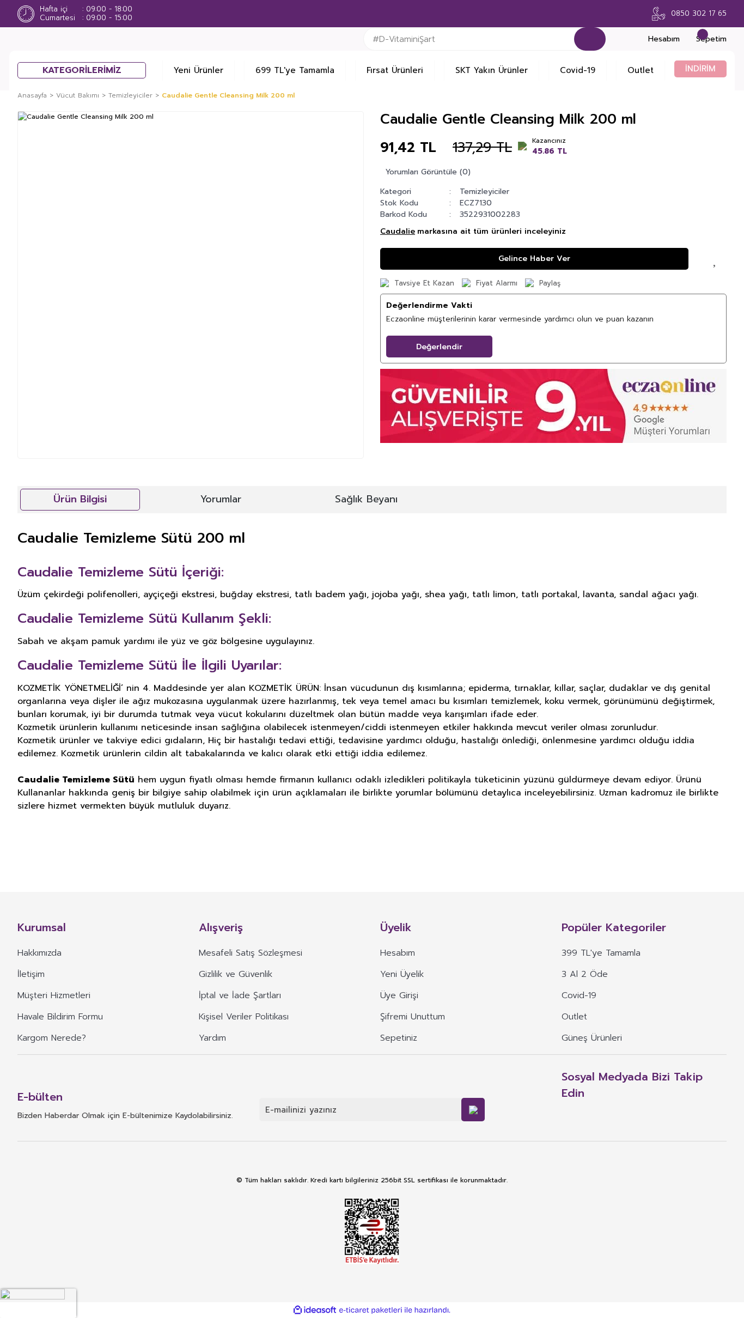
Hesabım (397, 952)
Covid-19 (577, 70)
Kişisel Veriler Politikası (244, 1016)
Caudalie (397, 231)
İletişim (31, 974)
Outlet (640, 70)
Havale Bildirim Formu (60, 1016)
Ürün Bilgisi (80, 499)
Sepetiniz (398, 1037)
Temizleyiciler (484, 191)
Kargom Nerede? (51, 1037)
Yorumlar (220, 499)
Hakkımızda (39, 952)
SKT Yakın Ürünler (491, 70)
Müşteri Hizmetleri (53, 995)
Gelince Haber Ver (534, 258)
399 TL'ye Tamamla (601, 952)
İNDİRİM (700, 69)
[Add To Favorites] (716, 259)
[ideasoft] (315, 1310)
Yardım (212, 1037)
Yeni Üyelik (402, 974)
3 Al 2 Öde (585, 974)
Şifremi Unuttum (412, 1016)
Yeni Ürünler (198, 70)
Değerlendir (439, 347)
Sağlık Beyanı (366, 499)
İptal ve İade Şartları (240, 995)
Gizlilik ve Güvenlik (235, 974)
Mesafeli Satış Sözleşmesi (250, 952)
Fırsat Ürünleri (395, 70)
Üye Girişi (399, 995)
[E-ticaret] (371, 1310)
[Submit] (473, 1109)
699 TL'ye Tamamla (294, 70)
